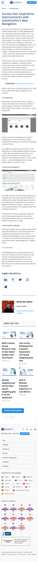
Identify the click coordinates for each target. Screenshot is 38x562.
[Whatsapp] (27, 280)
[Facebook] (13, 280)
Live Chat (16, 433)
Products (5, 445)
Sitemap (4, 554)
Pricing (5, 453)
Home (4, 8)
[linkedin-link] (31, 429)
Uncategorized (13, 8)
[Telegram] (6, 287)
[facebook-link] (23, 429)
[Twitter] (20, 280)
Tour (4, 440)
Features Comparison (10, 457)
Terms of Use (22, 554)
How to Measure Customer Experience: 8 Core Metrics (25, 386)
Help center (7, 433)
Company (6, 466)
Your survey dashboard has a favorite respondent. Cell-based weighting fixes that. (26, 352)
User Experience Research (24, 84)
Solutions (6, 462)
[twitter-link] (27, 429)
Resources (6, 449)
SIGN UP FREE (31, 2)
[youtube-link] (35, 429)
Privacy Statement (12, 554)
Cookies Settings (31, 554)
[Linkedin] (6, 280)
